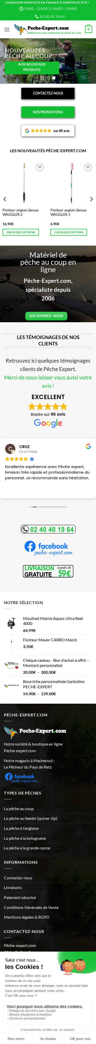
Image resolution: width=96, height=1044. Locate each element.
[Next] (91, 199)
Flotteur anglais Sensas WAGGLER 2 (21, 212)
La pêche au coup (19, 808)
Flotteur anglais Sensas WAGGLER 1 (68, 212)
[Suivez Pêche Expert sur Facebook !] (21, 777)
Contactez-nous (18, 877)
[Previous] (5, 199)
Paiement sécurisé (20, 897)
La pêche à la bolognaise (25, 838)
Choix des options (20, 232)
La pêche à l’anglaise (21, 828)
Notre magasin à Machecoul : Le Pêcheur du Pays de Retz (29, 764)
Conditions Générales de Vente (31, 907)
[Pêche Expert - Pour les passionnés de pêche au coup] (47, 29)
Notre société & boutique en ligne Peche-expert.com (33, 747)
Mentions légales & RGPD (26, 917)
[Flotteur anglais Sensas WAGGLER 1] (71, 183)
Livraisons (13, 887)
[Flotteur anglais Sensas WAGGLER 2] (24, 183)
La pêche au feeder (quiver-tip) (30, 818)
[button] (7, 29)
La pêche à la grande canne (27, 847)
